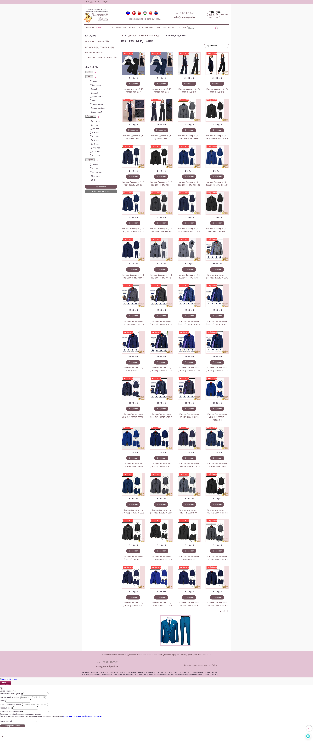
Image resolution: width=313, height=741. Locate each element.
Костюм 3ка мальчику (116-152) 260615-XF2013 (217, 323)
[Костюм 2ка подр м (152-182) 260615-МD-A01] (217, 203)
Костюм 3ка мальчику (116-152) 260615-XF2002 (217, 369)
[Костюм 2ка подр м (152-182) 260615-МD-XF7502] (189, 203)
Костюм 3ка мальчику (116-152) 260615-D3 (133, 558)
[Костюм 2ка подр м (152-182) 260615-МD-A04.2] (161, 249)
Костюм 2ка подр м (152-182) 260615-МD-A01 (217, 230)
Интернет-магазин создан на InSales (200, 665)
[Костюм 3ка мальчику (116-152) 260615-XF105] (217, 530)
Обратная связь (164, 27)
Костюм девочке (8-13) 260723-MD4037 (133, 91)
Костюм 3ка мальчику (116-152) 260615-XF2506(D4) (217, 417)
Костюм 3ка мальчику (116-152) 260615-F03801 (133, 416)
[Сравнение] (210, 14)
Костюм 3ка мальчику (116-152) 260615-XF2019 (217, 276)
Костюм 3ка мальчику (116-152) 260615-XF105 (217, 558)
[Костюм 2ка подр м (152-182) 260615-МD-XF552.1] (217, 156)
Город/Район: (6, 708)
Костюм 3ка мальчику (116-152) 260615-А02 (217, 465)
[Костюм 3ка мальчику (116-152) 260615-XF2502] (133, 484)
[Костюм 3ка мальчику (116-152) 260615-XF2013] (217, 295)
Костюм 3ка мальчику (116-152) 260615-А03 (133, 465)
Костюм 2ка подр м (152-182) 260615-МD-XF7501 (133, 230)
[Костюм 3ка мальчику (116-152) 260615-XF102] (217, 577)
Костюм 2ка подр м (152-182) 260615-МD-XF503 (133, 276)
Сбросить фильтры (101, 191)
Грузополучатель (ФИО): (11, 704)
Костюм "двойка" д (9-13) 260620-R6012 (133, 137)
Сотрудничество (117, 27)
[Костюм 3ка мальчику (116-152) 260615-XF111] (133, 577)
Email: (2, 701)
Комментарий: (6, 721)
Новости (181, 27)
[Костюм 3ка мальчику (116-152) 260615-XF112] (189, 530)
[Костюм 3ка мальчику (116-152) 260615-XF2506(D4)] (217, 388)
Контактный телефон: (10, 697)
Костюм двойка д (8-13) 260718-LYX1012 (217, 91)
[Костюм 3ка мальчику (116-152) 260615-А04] (189, 484)
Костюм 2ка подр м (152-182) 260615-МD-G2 (133, 183)
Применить (101, 186)
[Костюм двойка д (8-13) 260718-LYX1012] (217, 63)
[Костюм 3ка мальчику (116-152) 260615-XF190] (189, 388)
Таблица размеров (188, 654)
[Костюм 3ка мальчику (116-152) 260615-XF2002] (217, 342)
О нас (149, 654)
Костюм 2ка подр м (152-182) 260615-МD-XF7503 (217, 137)
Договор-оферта (171, 654)
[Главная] (122, 35)
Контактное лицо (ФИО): (11, 694)
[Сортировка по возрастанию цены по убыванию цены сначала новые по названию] (216, 46)
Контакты (147, 27)
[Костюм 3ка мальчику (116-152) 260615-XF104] (189, 577)
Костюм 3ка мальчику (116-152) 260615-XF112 (189, 558)
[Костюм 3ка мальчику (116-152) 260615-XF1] (133, 342)
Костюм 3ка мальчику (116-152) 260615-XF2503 (161, 465)
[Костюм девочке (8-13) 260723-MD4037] (133, 63)
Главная (89, 27)
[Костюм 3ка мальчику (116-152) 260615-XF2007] (161, 295)
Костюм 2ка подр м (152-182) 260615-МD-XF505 (189, 137)
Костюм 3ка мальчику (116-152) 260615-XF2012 (189, 323)
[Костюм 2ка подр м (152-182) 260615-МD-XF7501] (133, 203)
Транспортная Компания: (11, 712)
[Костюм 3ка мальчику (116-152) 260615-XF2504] (189, 438)
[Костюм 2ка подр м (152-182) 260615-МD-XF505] (189, 110)
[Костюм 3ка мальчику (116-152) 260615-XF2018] (161, 388)
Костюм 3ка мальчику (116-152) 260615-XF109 (161, 558)
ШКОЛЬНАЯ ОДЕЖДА (149, 35)
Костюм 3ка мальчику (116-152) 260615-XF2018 (161, 416)
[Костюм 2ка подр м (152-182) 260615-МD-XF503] (133, 249)
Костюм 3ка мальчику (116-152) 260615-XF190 (189, 416)
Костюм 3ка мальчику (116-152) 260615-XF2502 (133, 511)
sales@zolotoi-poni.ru (185, 17)
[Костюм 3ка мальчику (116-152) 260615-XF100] (161, 577)
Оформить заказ (12, 725)
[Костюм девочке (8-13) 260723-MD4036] (161, 63)
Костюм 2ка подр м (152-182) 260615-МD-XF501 (161, 183)
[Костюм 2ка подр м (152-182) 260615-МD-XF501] (161, 156)
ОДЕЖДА (131, 35)
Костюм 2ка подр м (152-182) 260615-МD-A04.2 (161, 276)
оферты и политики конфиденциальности (82, 716)
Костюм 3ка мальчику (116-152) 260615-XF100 (161, 604)
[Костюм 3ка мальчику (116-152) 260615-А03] (133, 438)
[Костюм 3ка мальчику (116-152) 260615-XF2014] (189, 342)
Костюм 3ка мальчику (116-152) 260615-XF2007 (161, 323)
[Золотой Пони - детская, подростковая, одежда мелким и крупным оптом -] (96, 15)
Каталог (101, 27)
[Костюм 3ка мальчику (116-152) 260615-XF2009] (161, 342)
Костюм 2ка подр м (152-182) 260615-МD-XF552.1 (217, 183)
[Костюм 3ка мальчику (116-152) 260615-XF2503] (161, 438)
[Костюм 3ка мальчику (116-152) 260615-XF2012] (189, 295)
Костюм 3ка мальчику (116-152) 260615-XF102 (217, 604)
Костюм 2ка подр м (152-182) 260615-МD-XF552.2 (189, 183)
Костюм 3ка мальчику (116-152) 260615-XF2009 (161, 369)
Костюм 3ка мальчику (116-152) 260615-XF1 (133, 369)
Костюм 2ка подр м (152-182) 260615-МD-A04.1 (189, 276)
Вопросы (134, 27)
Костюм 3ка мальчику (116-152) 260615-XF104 (189, 604)
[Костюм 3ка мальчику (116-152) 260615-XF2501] (161, 484)
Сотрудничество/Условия (114, 654)
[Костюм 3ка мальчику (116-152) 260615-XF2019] (217, 249)
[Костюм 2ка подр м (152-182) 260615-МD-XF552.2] (189, 156)
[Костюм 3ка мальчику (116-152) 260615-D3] (133, 530)
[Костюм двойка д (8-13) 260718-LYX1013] (189, 63)
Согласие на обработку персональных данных (20, 714)
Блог (209, 654)
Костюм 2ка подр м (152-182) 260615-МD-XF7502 (189, 230)
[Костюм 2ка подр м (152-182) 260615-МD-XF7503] (217, 110)
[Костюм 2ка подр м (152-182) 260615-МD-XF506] (161, 203)
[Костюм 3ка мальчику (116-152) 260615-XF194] (133, 295)
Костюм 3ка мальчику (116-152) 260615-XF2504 (189, 465)
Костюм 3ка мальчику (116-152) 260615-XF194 (133, 323)
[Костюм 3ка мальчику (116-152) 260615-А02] (217, 438)
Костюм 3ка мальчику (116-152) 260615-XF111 (133, 604)
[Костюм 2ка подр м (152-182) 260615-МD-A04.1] (189, 249)
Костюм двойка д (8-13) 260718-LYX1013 (189, 91)
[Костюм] (133, 110)
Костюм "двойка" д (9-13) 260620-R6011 (161, 137)
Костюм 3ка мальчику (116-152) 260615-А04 (189, 511)
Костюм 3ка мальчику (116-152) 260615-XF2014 (189, 369)
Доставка (131, 654)
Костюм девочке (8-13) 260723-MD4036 (161, 91)
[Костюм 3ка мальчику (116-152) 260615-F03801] (133, 388)
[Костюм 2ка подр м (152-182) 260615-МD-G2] (133, 156)
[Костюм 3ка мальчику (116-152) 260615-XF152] (217, 484)
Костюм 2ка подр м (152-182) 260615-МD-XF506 (161, 230)
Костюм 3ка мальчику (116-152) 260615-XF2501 (161, 511)
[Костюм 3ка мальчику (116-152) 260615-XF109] (161, 530)
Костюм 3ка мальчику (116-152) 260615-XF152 (217, 511)
